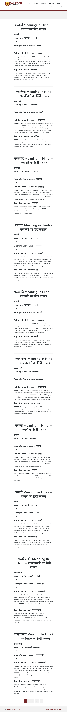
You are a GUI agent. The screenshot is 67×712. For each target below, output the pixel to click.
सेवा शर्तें (60, 709)
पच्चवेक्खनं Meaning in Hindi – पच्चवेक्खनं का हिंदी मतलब (33, 636)
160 (37, 701)
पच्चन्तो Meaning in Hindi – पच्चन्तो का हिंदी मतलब (33, 227)
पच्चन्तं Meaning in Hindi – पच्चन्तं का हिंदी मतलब (33, 27)
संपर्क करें (51, 709)
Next (41, 701)
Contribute (51, 3)
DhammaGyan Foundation (13, 709)
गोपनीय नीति (56, 709)
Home (30, 3)
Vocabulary (43, 3)
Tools (58, 3)
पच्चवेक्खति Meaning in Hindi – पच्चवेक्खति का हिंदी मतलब (33, 563)
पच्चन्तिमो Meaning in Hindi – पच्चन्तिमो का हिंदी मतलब (33, 93)
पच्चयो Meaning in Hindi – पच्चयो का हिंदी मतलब (33, 427)
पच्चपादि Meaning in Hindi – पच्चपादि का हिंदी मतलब (33, 160)
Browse (36, 3)
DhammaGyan (54, 7)
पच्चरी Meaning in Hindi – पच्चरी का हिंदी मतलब (33, 494)
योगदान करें (47, 709)
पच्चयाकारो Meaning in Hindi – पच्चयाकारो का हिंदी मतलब (33, 360)
